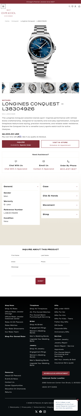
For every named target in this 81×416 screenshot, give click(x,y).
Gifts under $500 (61, 309)
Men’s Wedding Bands (39, 336)
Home (7, 21)
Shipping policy (52, 407)
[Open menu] (3, 6)
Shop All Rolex (11, 309)
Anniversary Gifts (61, 332)
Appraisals (59, 349)
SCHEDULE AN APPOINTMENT (56, 373)
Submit (40, 281)
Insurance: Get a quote (63, 363)
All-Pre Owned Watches (40, 312)
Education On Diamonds (15, 389)
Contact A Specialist (43, 169)
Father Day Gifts (61, 322)
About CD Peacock (13, 376)
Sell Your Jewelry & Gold (65, 360)
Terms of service (39, 407)
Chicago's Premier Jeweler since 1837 (40, 2)
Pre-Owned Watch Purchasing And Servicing (62, 354)
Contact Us (9, 382)
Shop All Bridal (36, 325)
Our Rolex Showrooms (14, 329)
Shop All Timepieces (38, 309)
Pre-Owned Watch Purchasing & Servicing (40, 316)
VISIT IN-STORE (60, 143)
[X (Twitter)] (36, 412)
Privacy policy (26, 407)
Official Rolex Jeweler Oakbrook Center (14, 318)
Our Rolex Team (12, 332)
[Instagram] (44, 412)
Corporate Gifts (60, 329)
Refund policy (14, 407)
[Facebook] (40, 412)
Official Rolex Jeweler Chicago (14, 313)
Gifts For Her (59, 312)
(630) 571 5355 (49, 387)
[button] (70, 6)
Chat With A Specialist (16, 169)
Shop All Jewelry (37, 349)
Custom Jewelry (61, 339)
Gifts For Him (60, 315)
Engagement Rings (38, 328)
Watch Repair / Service (64, 346)
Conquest (14, 21)
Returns (8, 392)
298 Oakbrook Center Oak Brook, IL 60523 (61, 383)
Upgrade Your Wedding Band (39, 340)
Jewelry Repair (60, 343)
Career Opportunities (14, 385)
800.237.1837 (68, 169)
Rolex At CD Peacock (14, 322)
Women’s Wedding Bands (37, 332)
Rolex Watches (11, 325)
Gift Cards (58, 325)
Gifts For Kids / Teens (63, 319)
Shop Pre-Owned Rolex (15, 336)
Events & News (11, 379)
